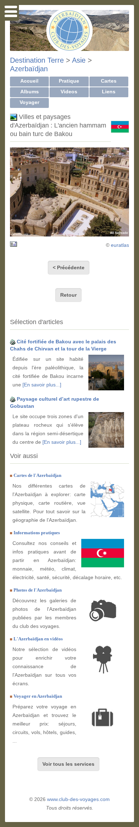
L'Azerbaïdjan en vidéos (38, 638)
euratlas (120, 245)
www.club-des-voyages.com (78, 799)
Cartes (109, 81)
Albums (29, 91)
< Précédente (68, 267)
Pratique (69, 81)
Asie (79, 60)
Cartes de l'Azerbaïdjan (37, 475)
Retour (68, 295)
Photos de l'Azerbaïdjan (38, 590)
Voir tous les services (68, 764)
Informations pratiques (37, 532)
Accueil (29, 81)
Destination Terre (37, 60)
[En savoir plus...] (41, 385)
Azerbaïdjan (29, 69)
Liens (108, 91)
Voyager (29, 102)
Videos (69, 91)
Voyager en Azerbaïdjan (38, 696)
